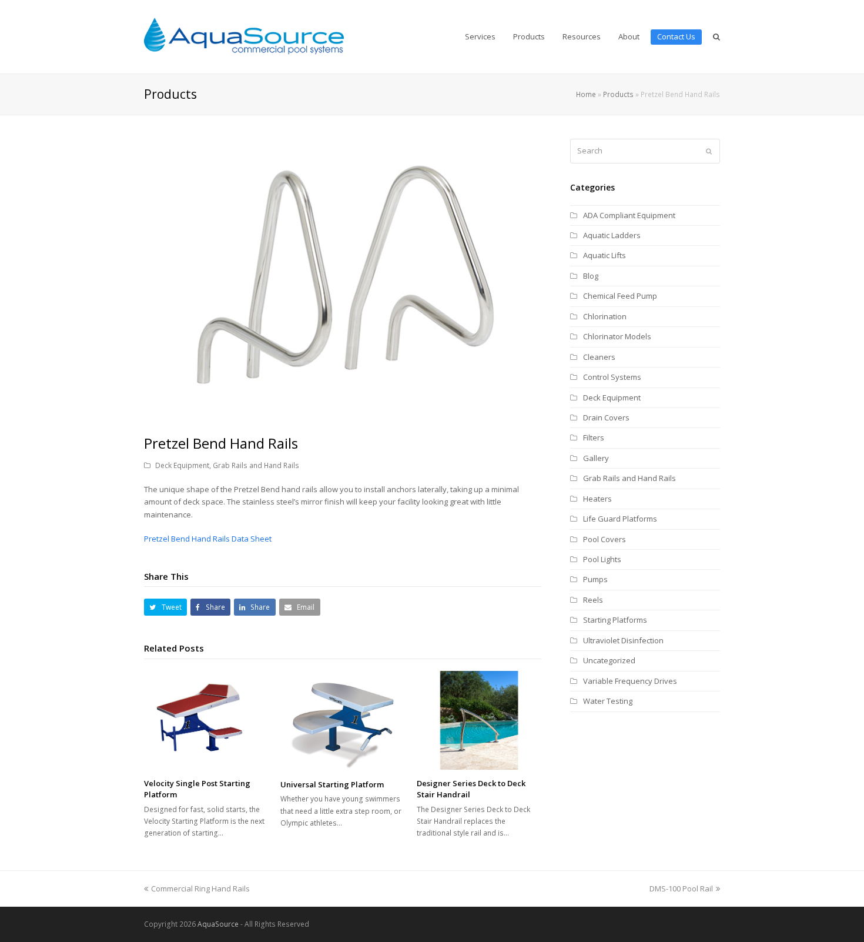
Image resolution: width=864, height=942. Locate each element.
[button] (165, 607)
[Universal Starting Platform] (342, 721)
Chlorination (605, 316)
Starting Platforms (615, 619)
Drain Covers (606, 417)
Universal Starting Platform (332, 784)
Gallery (596, 458)
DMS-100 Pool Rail (681, 888)
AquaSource (218, 924)
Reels (593, 599)
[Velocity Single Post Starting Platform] (206, 720)
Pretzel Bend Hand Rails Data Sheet (208, 538)
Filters (593, 437)
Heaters (597, 498)
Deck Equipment (182, 465)
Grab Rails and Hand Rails (256, 465)
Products (618, 94)
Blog (590, 275)
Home (586, 94)
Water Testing (607, 701)
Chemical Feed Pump (620, 295)
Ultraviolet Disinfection (623, 640)
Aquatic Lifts (604, 255)
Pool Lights (602, 559)
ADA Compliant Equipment (629, 215)
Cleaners (599, 357)
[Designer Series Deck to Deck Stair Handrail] (479, 720)
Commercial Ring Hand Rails (200, 888)
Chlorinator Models (617, 336)
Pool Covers (604, 539)
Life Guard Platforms (620, 518)
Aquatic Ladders (612, 235)
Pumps (595, 579)
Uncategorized (609, 660)
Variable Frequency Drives (630, 681)
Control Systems (612, 377)
